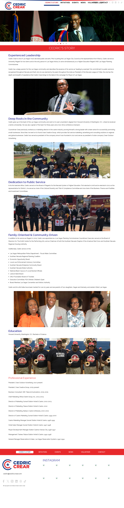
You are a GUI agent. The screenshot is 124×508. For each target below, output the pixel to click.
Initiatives (65, 3)
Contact (104, 3)
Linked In (115, 2)
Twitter (109, 2)
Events (75, 3)
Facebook (3, 482)
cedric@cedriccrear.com (12, 474)
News (83, 3)
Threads (118, 2)
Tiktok (25, 482)
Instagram (112, 2)
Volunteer (93, 3)
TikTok (121, 2)
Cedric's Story (51, 3)
